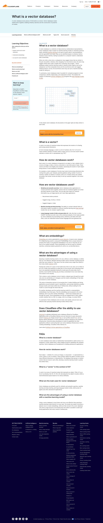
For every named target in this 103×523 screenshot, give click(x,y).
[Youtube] (23, 519)
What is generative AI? (71, 436)
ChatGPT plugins (70, 432)
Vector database (70, 427)
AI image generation (43, 437)
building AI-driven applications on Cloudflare (58, 327)
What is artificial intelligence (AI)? (32, 34)
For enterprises (15, 430)
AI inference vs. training (31, 429)
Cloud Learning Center (85, 450)
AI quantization (69, 446)
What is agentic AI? (70, 459)
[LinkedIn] (20, 519)
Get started (78, 226)
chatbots (51, 264)
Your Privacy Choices (79, 519)
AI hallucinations (70, 444)
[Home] (11, 6)
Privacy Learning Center (85, 460)
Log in (87, 6)
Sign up (81, 1)
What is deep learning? (44, 429)
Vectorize (41, 314)
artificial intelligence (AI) (57, 76)
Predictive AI (69, 430)
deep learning (79, 208)
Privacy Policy (24, 106)
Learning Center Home (85, 470)
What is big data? (57, 427)
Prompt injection (70, 498)
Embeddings (42, 239)
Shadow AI (68, 495)
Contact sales (95, 6)
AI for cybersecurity (71, 469)
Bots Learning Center (85, 448)
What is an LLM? (47, 34)
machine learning (52, 52)
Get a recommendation (17, 432)
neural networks (64, 239)
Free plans (14, 425)
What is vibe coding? (71, 463)
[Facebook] (13, 519)
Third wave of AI (70, 461)
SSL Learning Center (84, 445)
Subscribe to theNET (20, 103)
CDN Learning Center (85, 429)
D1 (76, 317)
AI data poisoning (70, 453)
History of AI (28, 431)
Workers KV (47, 317)
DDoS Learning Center (85, 431)
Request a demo (16, 434)
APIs (57, 271)
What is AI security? (71, 425)
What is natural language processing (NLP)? (71, 440)
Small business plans (17, 427)
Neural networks (70, 434)
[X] (16, 519)
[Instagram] (26, 519)
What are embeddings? (58, 425)
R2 (60, 317)
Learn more (78, 133)
